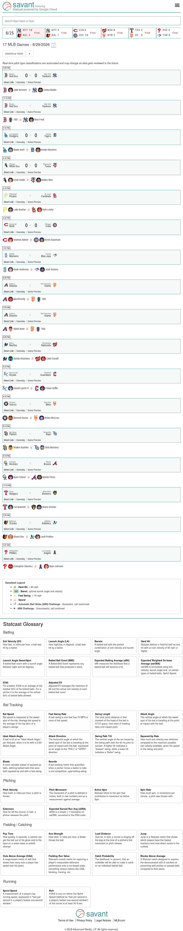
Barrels (98, 641)
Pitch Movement (57, 789)
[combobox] (91, 20)
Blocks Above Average (152, 856)
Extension (8, 808)
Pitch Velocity (10, 789)
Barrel (24, 591)
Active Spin (101, 789)
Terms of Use (66, 920)
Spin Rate (145, 789)
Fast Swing (24, 595)
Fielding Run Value (59, 856)
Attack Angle (147, 714)
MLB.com (119, 920)
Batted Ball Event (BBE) (61, 660)
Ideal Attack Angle (13, 736)
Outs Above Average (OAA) (18, 856)
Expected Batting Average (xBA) (112, 660)
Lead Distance (103, 833)
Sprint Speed (10, 890)
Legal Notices (104, 920)
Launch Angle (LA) (59, 641)
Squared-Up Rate (149, 736)
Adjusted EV (55, 682)
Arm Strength (56, 833)
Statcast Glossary (23, 623)
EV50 (5, 682)
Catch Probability (104, 856)
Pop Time (8, 833)
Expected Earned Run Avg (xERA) (67, 808)
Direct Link (9, 82)
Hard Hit (22, 587)
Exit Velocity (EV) (12, 641)
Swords (53, 761)
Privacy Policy (85, 920)
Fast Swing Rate (57, 714)
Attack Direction (57, 736)
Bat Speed (8, 714)
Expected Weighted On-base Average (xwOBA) (156, 662)
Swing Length (102, 714)
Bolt (51, 890)
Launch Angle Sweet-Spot (17, 660)
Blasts (6, 761)
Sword (21, 599)
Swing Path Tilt (103, 736)
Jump (143, 833)
